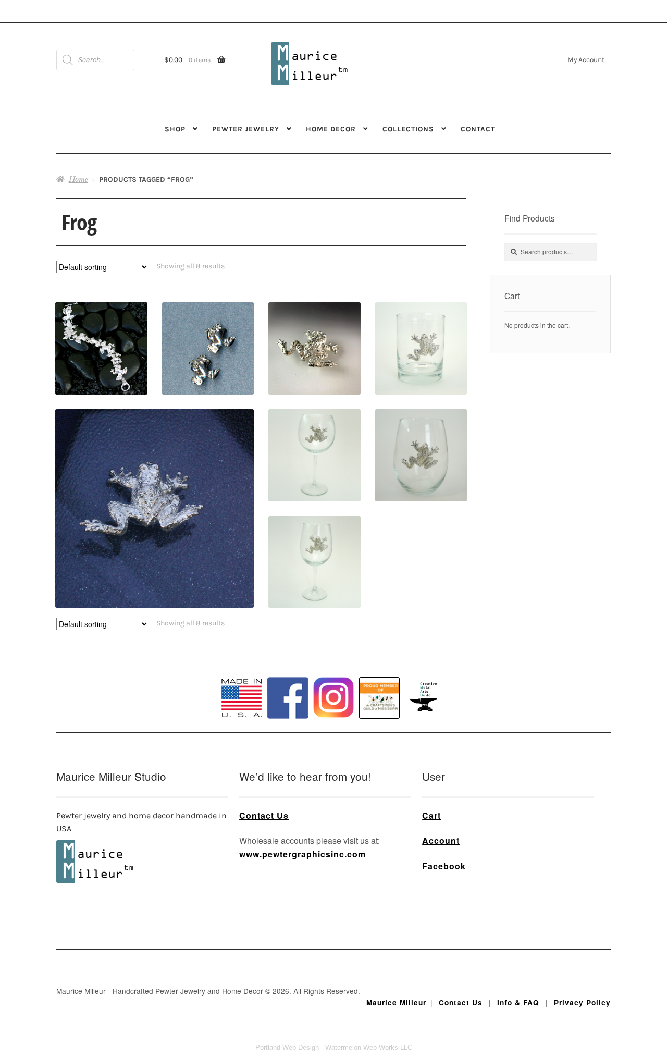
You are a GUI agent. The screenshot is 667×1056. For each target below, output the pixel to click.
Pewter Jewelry (245, 129)
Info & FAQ (518, 1003)
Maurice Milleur (396, 1003)
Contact (478, 129)
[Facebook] (287, 698)
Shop (175, 129)
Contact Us (264, 815)
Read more (314, 436)
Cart (431, 815)
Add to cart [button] (101, 330)
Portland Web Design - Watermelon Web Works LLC (333, 1047)
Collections (408, 129)
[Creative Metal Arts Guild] (425, 697)
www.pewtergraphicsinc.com (302, 854)
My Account (585, 59)
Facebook (444, 866)
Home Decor (331, 129)
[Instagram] (333, 697)
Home (78, 179)
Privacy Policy (582, 1003)
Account (441, 840)
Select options (421, 436)
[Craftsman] (379, 698)
